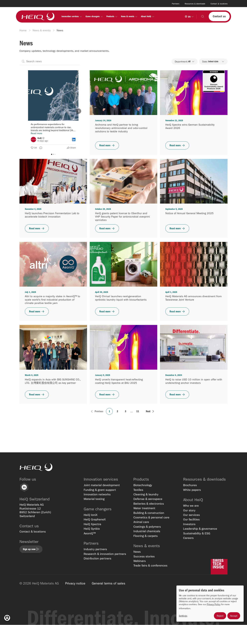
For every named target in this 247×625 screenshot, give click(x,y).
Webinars (139, 561)
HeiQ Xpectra (92, 524)
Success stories (144, 556)
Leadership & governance (200, 529)
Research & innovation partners (105, 554)
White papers (192, 490)
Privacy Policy (213, 604)
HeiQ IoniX (90, 515)
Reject (220, 615)
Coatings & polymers (147, 527)
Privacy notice (75, 583)
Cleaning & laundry (145, 494)
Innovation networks (97, 494)
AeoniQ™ (90, 533)
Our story (189, 510)
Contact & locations (219, 4)
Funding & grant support (100, 490)
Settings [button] (183, 615)
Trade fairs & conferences (150, 565)
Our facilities (191, 519)
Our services (191, 515)
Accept (233, 615)
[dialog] (210, 603)
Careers (188, 538)
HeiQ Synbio (92, 529)
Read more (104, 145)
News (137, 552)
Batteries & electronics (148, 503)
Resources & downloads (195, 4)
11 (137, 411)
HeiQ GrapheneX (95, 519)
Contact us (219, 16)
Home (23, 30)
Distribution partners (97, 558)
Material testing (94, 499)
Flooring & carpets (145, 536)
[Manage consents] (7, 618)
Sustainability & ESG (196, 533)
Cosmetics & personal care (151, 517)
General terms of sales (108, 583)
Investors (189, 524)
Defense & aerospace (147, 499)
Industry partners (95, 549)
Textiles (138, 490)
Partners (175, 4)
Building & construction (148, 513)
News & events (42, 30)
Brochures (190, 485)
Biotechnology (142, 485)
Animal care (141, 522)
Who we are (191, 505)
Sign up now (29, 549)
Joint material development (102, 485)
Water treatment (144, 508)
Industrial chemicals (146, 531)
